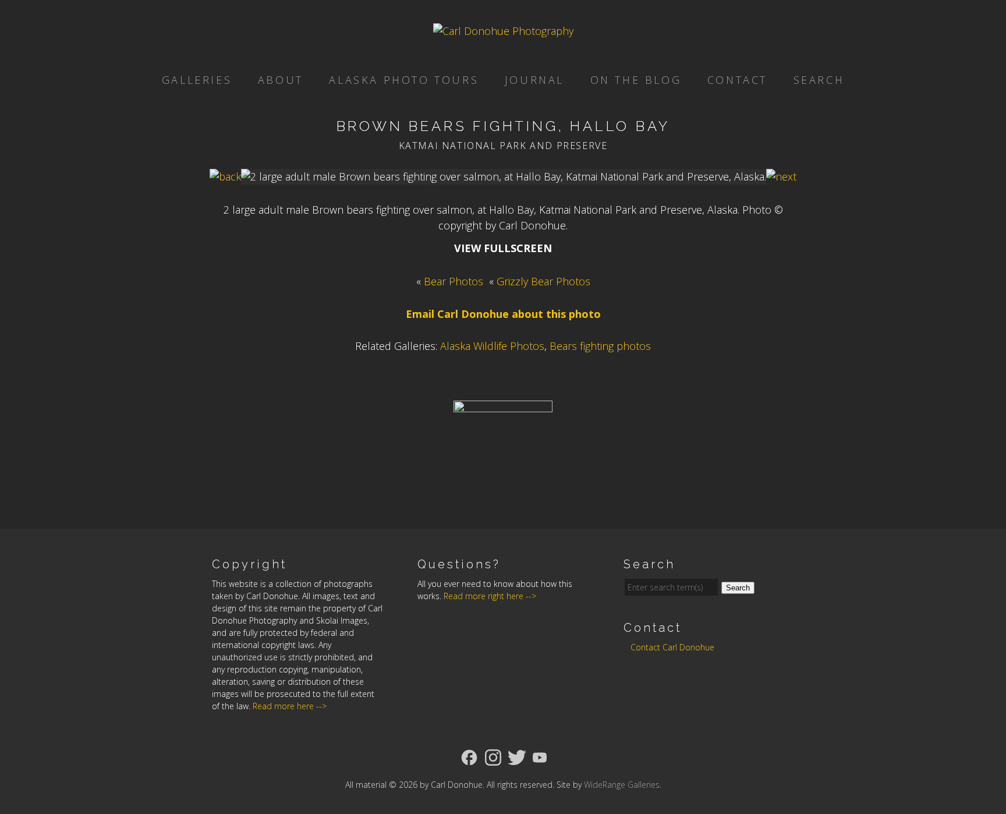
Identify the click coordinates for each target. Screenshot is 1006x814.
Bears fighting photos (600, 346)
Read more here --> (290, 706)
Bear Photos (453, 281)
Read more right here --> (490, 595)
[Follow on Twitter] (517, 756)
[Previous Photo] (225, 176)
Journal (534, 80)
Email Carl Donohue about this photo (503, 314)
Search (819, 80)
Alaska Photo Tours (404, 80)
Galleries (197, 80)
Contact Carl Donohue (672, 647)
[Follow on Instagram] (493, 756)
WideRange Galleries (622, 784)
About (280, 80)
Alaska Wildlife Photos (492, 346)
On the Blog (636, 80)
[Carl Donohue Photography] (503, 31)
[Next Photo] (781, 176)
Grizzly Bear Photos (543, 281)
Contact (737, 80)
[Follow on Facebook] (469, 756)
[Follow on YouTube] (539, 756)
